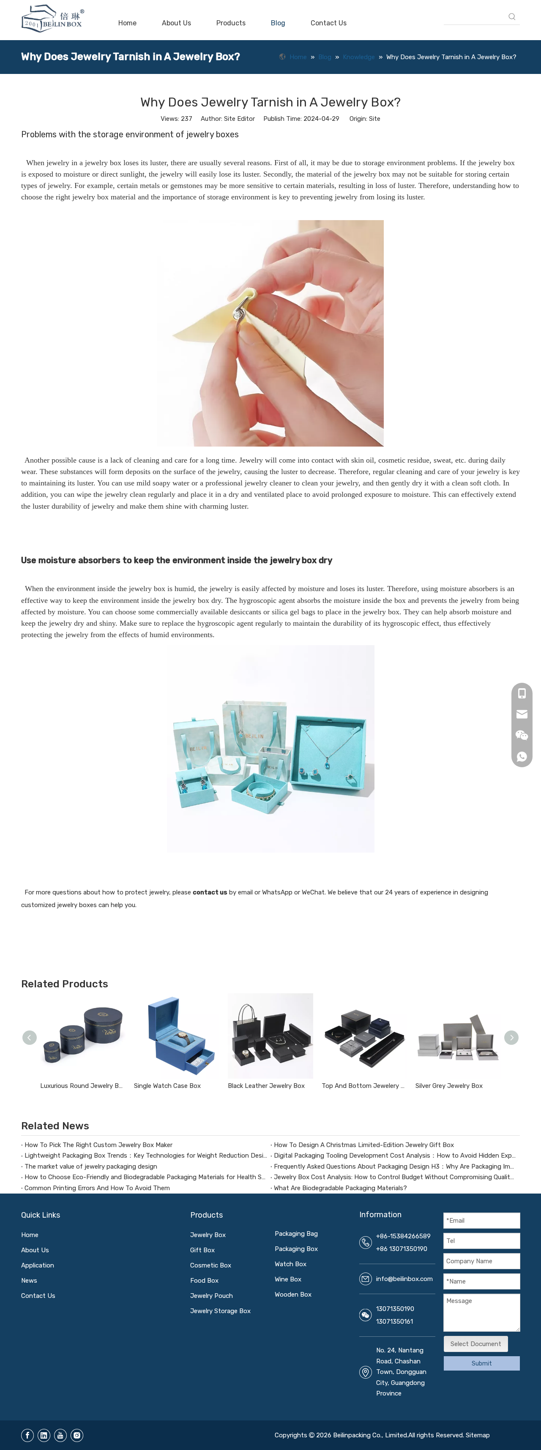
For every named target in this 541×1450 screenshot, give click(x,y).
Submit (482, 1363)
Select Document (476, 1344)
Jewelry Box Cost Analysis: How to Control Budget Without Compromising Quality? (395, 1177)
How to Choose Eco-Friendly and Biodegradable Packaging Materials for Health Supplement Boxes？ (146, 1177)
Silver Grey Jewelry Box (449, 1086)
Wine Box (288, 1279)
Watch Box (290, 1264)
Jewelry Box (208, 1235)
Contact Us (38, 1296)
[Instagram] (77, 1435)
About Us (35, 1250)
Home (29, 1235)
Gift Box (202, 1250)
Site (374, 119)
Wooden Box (293, 1294)
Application (37, 1265)
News (29, 1280)
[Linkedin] (44, 1435)
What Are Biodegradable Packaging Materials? (340, 1188)
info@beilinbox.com (404, 1279)
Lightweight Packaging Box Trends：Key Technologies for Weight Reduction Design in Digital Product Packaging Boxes (146, 1155)
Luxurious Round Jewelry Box (83, 1086)
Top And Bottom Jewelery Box (364, 1086)
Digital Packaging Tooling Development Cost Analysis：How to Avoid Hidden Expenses (395, 1155)
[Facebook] (27, 1435)
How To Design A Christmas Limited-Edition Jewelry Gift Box (364, 1145)
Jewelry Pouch (211, 1296)
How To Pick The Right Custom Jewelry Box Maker (98, 1145)
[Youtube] (60, 1435)
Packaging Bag (296, 1233)
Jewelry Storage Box (220, 1311)
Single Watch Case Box (167, 1086)
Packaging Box (296, 1249)
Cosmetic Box (210, 1265)
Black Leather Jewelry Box (266, 1086)
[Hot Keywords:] (512, 17)
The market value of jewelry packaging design (91, 1166)
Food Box (204, 1280)
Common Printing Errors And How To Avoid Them (97, 1188)
